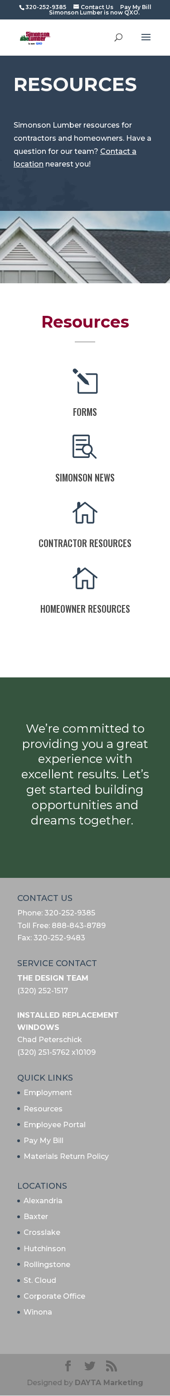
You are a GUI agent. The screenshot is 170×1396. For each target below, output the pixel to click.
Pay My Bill (43, 1140)
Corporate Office (54, 1296)
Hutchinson (45, 1248)
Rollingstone (47, 1264)
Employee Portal (55, 1124)
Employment (48, 1092)
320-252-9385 (45, 7)
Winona (38, 1312)
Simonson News (85, 477)
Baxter (36, 1216)
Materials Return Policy (66, 1156)
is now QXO (121, 12)
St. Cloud (40, 1280)
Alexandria (43, 1200)
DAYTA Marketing (109, 1382)
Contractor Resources (85, 543)
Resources (43, 1109)
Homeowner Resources (85, 608)
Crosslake (42, 1232)
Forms (85, 412)
